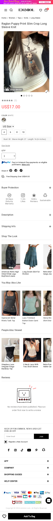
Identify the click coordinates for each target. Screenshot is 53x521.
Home (4, 18)
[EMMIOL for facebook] (8, 450)
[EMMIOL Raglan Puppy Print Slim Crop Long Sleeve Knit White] (4, 121)
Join (41, 436)
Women (12, 18)
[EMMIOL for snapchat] (44, 450)
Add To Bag (29, 516)
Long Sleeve (35, 18)
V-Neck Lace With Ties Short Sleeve (30, 365)
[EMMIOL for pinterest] (36, 450)
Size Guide (6, 146)
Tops (19, 18)
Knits (26, 18)
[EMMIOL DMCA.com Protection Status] (33, 504)
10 (23, 132)
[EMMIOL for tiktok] (22, 450)
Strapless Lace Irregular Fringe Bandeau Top (8, 366)
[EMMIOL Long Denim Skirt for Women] (31, 256)
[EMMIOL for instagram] (15, 450)
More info (26, 164)
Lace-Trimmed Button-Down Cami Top (30, 320)
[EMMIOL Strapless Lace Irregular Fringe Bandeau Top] (10, 349)
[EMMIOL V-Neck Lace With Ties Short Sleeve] (32, 349)
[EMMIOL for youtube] (29, 450)
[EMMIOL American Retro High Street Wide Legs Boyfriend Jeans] (11, 256)
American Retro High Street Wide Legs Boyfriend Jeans (10, 274)
